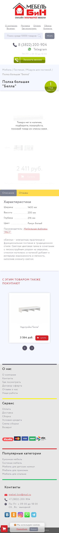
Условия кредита (12, 420)
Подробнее (21, 529)
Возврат (11, 28)
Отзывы (23, 193)
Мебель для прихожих (15, 470)
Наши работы (10, 393)
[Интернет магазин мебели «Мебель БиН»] (29, 18)
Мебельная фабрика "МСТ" (25, 230)
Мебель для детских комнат (18, 466)
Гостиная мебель (12, 463)
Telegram (40, 49)
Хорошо (34, 529)
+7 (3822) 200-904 (19, 499)
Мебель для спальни (14, 474)
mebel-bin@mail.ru (20, 494)
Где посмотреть (29, 28)
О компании (11, 26)
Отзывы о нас (10, 389)
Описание (8, 193)
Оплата (37, 26)
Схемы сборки (10, 423)
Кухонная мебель (12, 459)
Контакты (47, 28)
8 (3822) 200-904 (32, 44)
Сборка (47, 26)
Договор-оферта (12, 386)
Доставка (25, 26)
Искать (50, 35)
